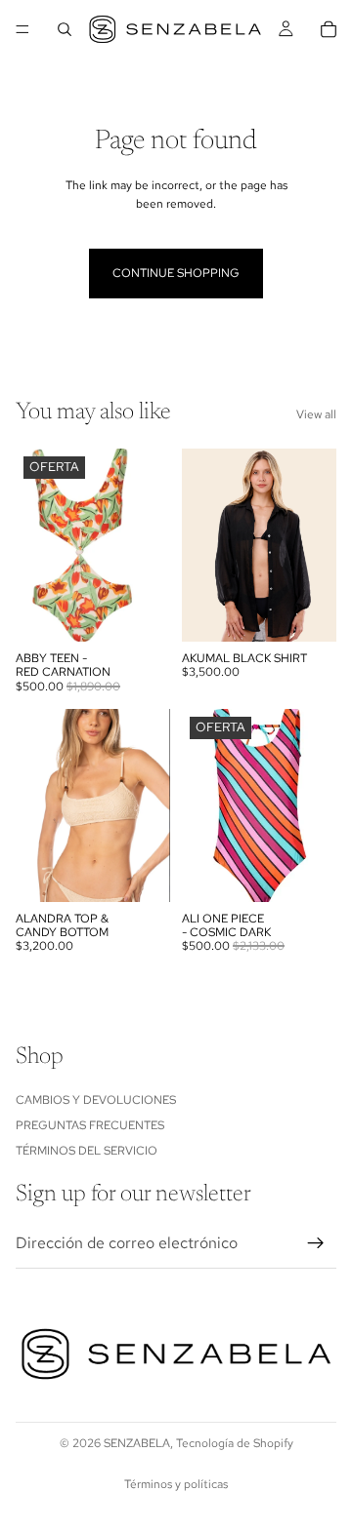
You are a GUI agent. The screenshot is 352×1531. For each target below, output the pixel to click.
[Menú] (22, 29)
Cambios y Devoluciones (96, 1100)
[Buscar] (64, 29)
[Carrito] (328, 29)
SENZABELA (137, 1443)
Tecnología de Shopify (234, 1443)
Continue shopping (176, 273)
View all (316, 414)
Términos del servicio (86, 1151)
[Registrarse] (315, 1243)
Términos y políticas (176, 1484)
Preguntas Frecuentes (90, 1125)
